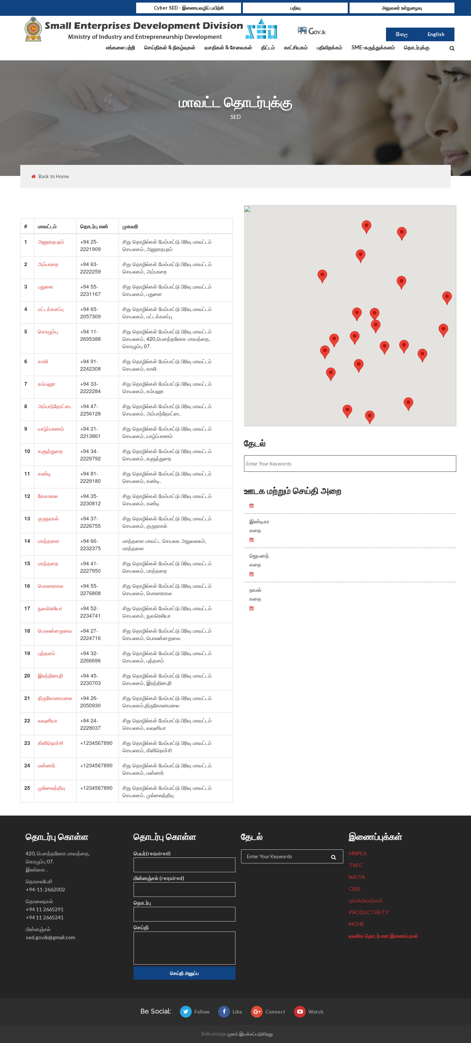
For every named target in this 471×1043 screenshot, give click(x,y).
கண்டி (44, 473)
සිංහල (402, 34)
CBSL (355, 888)
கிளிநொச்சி (50, 742)
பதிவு (295, 8)
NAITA (357, 877)
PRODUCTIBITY (369, 912)
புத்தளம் (46, 653)
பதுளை (45, 286)
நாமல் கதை (255, 594)
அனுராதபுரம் (51, 241)
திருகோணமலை (55, 697)
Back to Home (54, 176)
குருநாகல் (48, 518)
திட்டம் (268, 47)
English (436, 34)
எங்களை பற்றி (120, 47)
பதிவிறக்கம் (329, 47)
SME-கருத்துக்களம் (373, 47)
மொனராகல (50, 585)
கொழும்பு (48, 331)
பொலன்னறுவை (55, 630)
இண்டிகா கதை (259, 526)
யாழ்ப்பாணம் (51, 428)
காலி (43, 361)
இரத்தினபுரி (50, 675)
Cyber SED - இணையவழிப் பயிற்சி (189, 8)
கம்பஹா (46, 383)
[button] (443, 337)
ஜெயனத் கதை (259, 560)
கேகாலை (48, 495)
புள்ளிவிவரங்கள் (366, 900)
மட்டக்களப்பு (51, 308)
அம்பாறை (48, 264)
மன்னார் (46, 765)
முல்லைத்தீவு (51, 787)
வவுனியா (47, 720)
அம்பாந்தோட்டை (55, 406)
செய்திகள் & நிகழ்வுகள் (169, 47)
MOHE (356, 924)
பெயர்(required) (152, 853)
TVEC (356, 865)
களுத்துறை (50, 451)
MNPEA (358, 853)
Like (237, 1012)
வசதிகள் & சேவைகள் (228, 47)
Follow (201, 1012)
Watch (315, 1012)
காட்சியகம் (296, 47)
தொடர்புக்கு (416, 47)
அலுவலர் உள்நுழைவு (402, 8)
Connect (275, 1012)
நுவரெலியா (50, 608)
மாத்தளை (48, 540)
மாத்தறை (48, 563)
